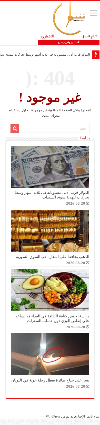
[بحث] (15, 128)
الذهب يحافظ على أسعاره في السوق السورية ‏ (52, 256)
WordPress (53, 416)
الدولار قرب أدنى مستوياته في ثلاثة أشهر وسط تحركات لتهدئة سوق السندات (52, 194)
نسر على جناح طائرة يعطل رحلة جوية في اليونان (50, 380)
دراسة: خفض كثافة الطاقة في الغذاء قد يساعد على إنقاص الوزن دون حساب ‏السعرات (52, 318)
